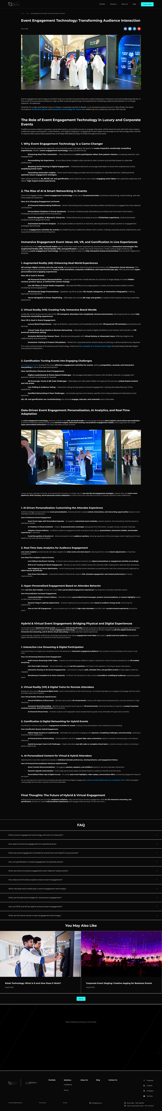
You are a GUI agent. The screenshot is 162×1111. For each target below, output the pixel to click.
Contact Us (112, 1080)
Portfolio (52, 1080)
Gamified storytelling (30, 365)
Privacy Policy (42, 1102)
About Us (84, 1080)
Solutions (67, 1080)
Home (22, 13)
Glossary (65, 1102)
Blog (27, 13)
